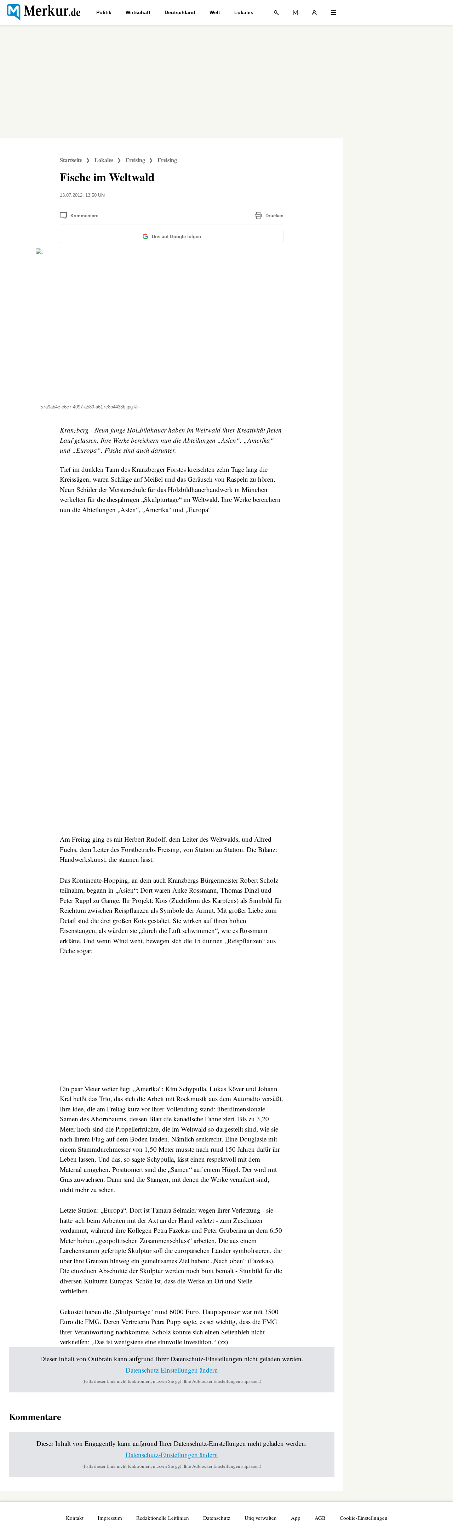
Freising (135, 160)
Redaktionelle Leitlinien (162, 1517)
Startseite (71, 160)
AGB (320, 1517)
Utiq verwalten (261, 1517)
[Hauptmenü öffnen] (334, 12)
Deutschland (180, 12)
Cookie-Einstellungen (364, 1517)
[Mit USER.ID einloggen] (314, 12)
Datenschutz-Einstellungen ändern (172, 1370)
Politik (103, 12)
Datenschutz (216, 1517)
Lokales (243, 12)
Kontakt (75, 1517)
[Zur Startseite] (43, 12)
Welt (215, 12)
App (295, 1517)
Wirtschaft (138, 12)
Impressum (110, 1517)
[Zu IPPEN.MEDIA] (295, 12)
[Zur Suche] (276, 12)
